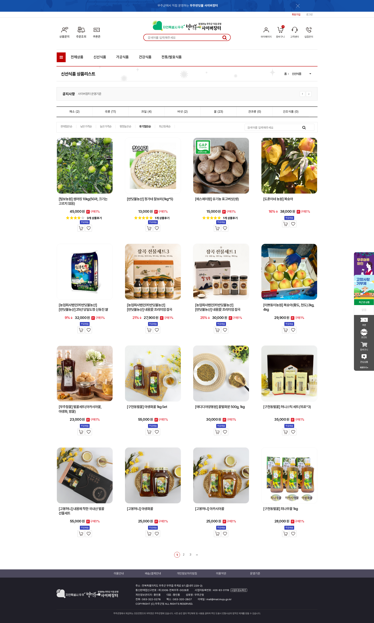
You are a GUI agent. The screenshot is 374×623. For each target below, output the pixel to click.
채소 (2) (74, 111)
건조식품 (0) (291, 111)
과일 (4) (146, 111)
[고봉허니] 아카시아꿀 (209, 509)
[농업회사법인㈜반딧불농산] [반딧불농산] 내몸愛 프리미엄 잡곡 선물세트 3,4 (149, 309)
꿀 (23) (218, 111)
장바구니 (364, 349)
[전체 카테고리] (61, 57)
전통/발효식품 (171, 57)
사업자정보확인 (238, 590)
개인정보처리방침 (88, 95)
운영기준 (255, 573)
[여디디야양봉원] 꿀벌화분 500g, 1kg (220, 407)
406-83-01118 (221, 590)
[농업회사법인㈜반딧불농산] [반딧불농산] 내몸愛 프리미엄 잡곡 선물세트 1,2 (217, 309)
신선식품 (100, 57)
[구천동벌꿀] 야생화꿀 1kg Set (147, 407)
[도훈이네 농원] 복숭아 (278, 199)
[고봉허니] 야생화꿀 (140, 509)
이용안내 (119, 573)
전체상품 (77, 57)
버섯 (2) (182, 111)
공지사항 (69, 94)
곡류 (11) (110, 111)
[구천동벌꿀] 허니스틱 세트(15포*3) (287, 407)
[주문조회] (81, 32)
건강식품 (145, 57)
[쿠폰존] (96, 32)
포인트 (364, 337)
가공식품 (122, 57)
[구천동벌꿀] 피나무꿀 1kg (280, 509)
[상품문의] (64, 32)
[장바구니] (81, 228)
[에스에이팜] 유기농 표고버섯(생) (217, 199)
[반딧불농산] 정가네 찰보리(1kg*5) (150, 199)
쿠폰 (364, 325)
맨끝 (197, 555)
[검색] (225, 37)
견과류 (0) (254, 111)
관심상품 (364, 362)
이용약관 (221, 573)
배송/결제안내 (153, 573)
